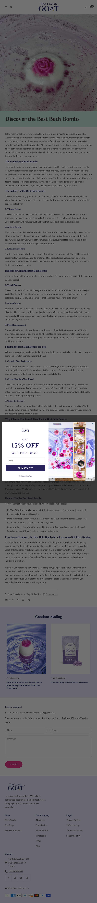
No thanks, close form (25, 476)
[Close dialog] (93, 423)
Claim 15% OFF (25, 468)
